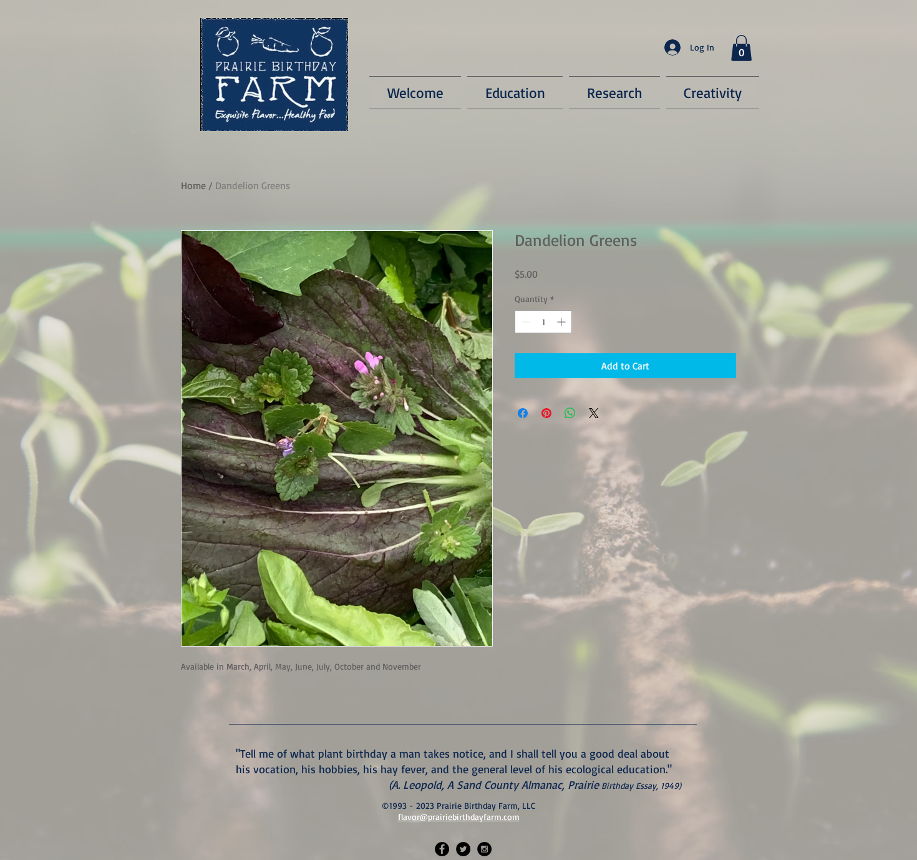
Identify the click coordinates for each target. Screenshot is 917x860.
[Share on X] (593, 413)
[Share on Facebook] (522, 413)
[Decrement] (524, 322)
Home (193, 185)
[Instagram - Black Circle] (484, 849)
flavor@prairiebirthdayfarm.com (459, 816)
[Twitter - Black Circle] (463, 849)
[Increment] (562, 322)
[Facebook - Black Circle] (442, 849)
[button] (741, 48)
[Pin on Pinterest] (546, 413)
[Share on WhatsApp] (570, 413)
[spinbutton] (543, 322)
